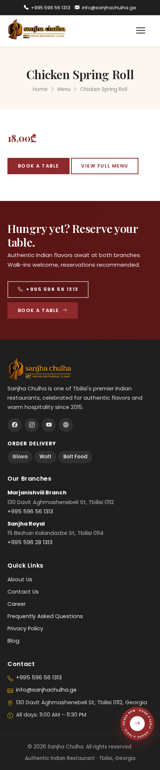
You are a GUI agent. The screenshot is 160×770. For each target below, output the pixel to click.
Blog (13, 640)
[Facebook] (14, 425)
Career (16, 604)
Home (40, 89)
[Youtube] (49, 425)
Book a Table (38, 166)
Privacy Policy (25, 628)
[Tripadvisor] (66, 425)
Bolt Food (75, 456)
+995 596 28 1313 (29, 542)
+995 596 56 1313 (50, 7)
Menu (64, 89)
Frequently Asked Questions (45, 616)
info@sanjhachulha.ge (109, 7)
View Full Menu (104, 166)
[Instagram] (32, 425)
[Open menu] (144, 30)
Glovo (20, 456)
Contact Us (23, 591)
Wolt (45, 456)
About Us (19, 579)
